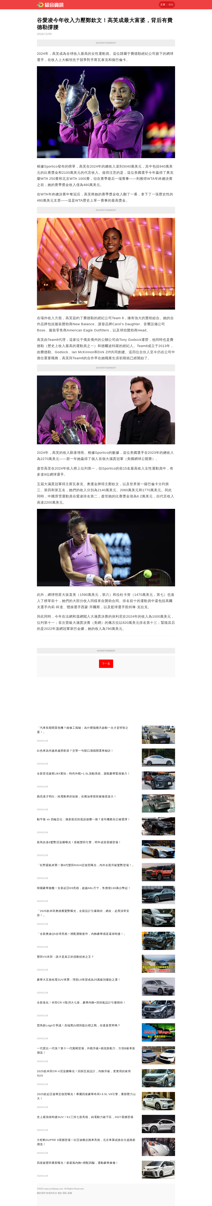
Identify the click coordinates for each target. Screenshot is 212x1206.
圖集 (171, 4)
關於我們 (41, 1193)
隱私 (65, 1193)
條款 (60, 1193)
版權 (70, 1193)
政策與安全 (51, 1193)
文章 (162, 4)
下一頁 (106, 663)
